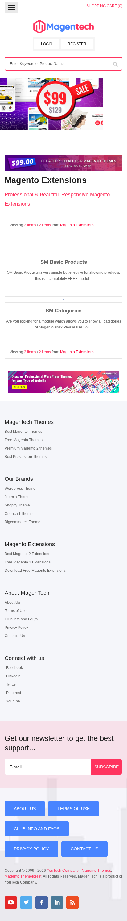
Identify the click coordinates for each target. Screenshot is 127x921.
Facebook (14, 668)
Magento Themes (96, 870)
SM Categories (63, 310)
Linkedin (13, 676)
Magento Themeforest (23, 876)
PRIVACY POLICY (31, 848)
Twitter (11, 684)
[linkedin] (57, 902)
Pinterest (13, 693)
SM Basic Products (63, 262)
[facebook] (41, 902)
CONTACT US (84, 848)
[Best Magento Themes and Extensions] (63, 27)
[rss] (72, 902)
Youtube (13, 701)
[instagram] (88, 902)
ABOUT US (25, 808)
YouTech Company (63, 870)
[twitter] (26, 902)
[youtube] (11, 902)
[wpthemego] (63, 400)
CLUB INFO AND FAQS (36, 828)
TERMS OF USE (73, 808)
